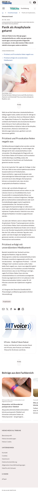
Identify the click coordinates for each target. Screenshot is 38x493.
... (34, 8)
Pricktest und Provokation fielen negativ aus (18, 54)
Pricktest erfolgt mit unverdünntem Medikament (16, 59)
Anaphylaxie (6, 301)
